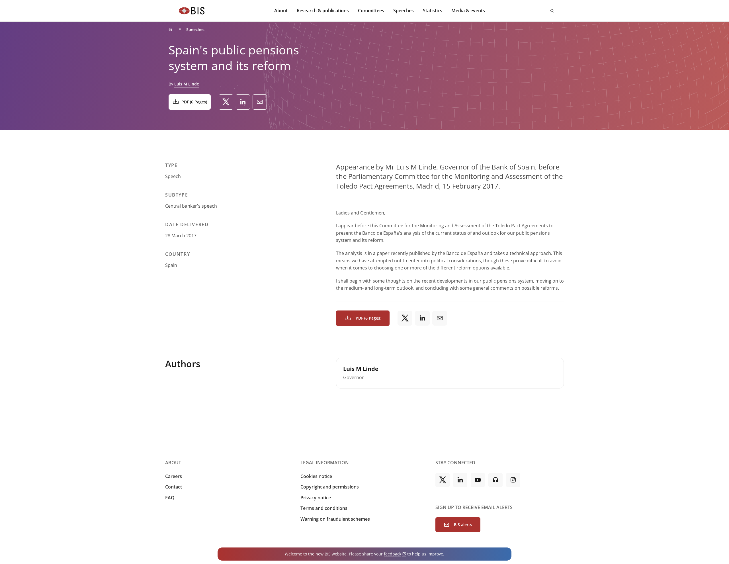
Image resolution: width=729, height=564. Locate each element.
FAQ (170, 497)
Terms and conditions (323, 508)
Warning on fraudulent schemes (335, 519)
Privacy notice (315, 497)
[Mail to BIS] (260, 102)
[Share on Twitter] (226, 102)
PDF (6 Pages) (194, 102)
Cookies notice (316, 476)
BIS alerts (463, 524)
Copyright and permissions (329, 487)
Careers (173, 476)
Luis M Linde (186, 84)
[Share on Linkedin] (243, 102)
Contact (173, 487)
